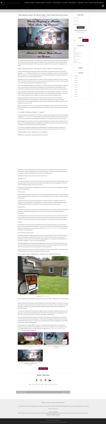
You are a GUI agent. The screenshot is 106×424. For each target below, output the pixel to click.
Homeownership (76, 54)
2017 (76, 96)
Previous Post (22, 392)
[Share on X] (41, 380)
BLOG (86, 2)
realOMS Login (64, 422)
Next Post (65, 392)
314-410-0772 (55, 408)
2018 (76, 94)
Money (74, 57)
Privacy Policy (48, 415)
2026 (76, 75)
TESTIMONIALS (72, 2)
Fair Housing (58, 415)
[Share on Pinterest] (45, 380)
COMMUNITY (80, 2)
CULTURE (64, 2)
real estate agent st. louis (77, 52)
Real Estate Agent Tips (77, 56)
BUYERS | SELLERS (40, 2)
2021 (76, 87)
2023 (76, 82)
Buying (38, 384)
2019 (76, 91)
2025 (76, 78)
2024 (76, 80)
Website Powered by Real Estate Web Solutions (53, 420)
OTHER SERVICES (56, 2)
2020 (76, 89)
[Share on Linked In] (49, 380)
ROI (30, 384)
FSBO (34, 384)
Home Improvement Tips (77, 62)
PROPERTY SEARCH (29, 2)
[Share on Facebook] (36, 380)
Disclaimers (59, 422)
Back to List (43, 368)
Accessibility (53, 415)
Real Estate (48, 384)
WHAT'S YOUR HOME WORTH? (96, 2)
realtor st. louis (54, 384)
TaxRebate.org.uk (46, 296)
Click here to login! (81, 32)
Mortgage (75, 61)
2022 (76, 85)
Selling (43, 384)
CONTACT (48, 2)
